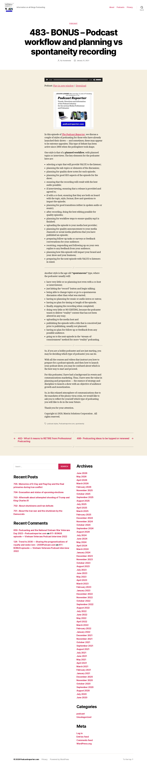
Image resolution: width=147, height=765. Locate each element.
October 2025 (83, 494)
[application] (73, 80)
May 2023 (81, 577)
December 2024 (84, 518)
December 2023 (84, 556)
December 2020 (84, 677)
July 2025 (81, 504)
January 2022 (83, 632)
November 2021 (84, 639)
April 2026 (81, 480)
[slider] (99, 79)
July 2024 (81, 535)
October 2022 (83, 601)
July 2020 (81, 694)
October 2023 (83, 563)
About (111, 7)
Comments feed (84, 740)
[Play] (47, 80)
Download (81, 85)
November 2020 (84, 680)
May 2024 (81, 542)
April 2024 (81, 545)
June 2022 (81, 614)
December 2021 (84, 635)
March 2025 (82, 511)
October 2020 (83, 683)
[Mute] (94, 80)
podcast (73, 23)
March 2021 (82, 666)
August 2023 (83, 566)
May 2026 (81, 476)
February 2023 (83, 587)
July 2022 (81, 611)
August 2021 (82, 649)
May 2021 (81, 659)
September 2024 (85, 528)
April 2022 (81, 621)
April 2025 (81, 507)
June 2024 (81, 538)
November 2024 (84, 521)
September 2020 (85, 687)
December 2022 (84, 594)
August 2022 (83, 608)
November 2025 (84, 490)
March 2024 (82, 549)
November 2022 (84, 597)
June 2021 (81, 656)
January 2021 (83, 673)
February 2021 (83, 670)
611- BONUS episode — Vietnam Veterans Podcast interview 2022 (41, 548)
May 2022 (81, 618)
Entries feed (82, 736)
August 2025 (83, 501)
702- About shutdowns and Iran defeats (33, 506)
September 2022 (84, 604)
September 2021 (84, 646)
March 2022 (82, 625)
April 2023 (81, 580)
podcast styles (52, 424)
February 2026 (83, 487)
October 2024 (83, 525)
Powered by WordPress (59, 759)
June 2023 (81, 573)
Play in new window (63, 85)
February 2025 (83, 514)
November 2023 (84, 559)
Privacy (130, 7)
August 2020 (83, 690)
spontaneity (80, 424)
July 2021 (81, 652)
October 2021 (83, 642)
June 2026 (81, 473)
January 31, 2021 (83, 61)
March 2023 (82, 583)
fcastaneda (67, 61)
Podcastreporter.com (67, 424)
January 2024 (83, 552)
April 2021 (81, 663)
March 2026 (82, 483)
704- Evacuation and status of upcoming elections (39, 492)
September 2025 (84, 497)
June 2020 (81, 697)
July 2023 (81, 570)
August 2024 (83, 532)
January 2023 (83, 590)
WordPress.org (84, 743)
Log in (79, 733)
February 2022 (83, 628)
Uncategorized (83, 717)
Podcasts (120, 7)
